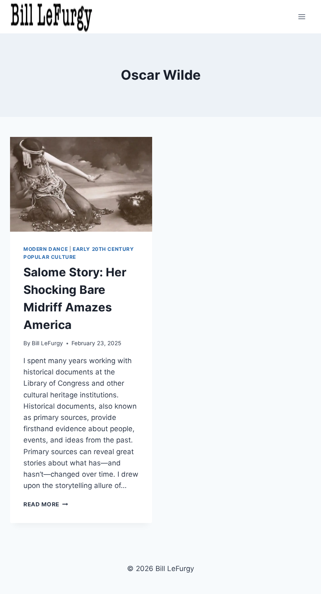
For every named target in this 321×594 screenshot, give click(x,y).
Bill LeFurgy (47, 343)
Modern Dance (45, 249)
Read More (45, 504)
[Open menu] (302, 17)
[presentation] (81, 184)
